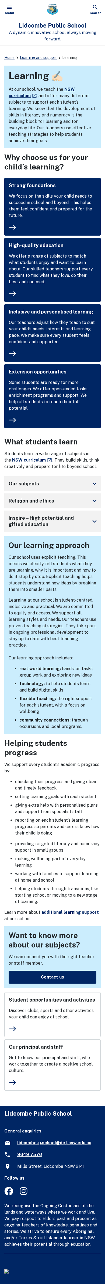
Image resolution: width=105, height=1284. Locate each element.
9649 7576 (29, 1154)
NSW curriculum (32, 460)
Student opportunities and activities (52, 1000)
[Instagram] (24, 1193)
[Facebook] (8, 1193)
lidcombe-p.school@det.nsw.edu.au (54, 1142)
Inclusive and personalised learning (51, 312)
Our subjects (54, 484)
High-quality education (36, 245)
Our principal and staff (36, 1047)
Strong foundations (32, 185)
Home (9, 57)
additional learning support (70, 912)
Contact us (52, 977)
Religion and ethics (54, 501)
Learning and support (38, 57)
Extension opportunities (37, 372)
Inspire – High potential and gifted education (54, 521)
